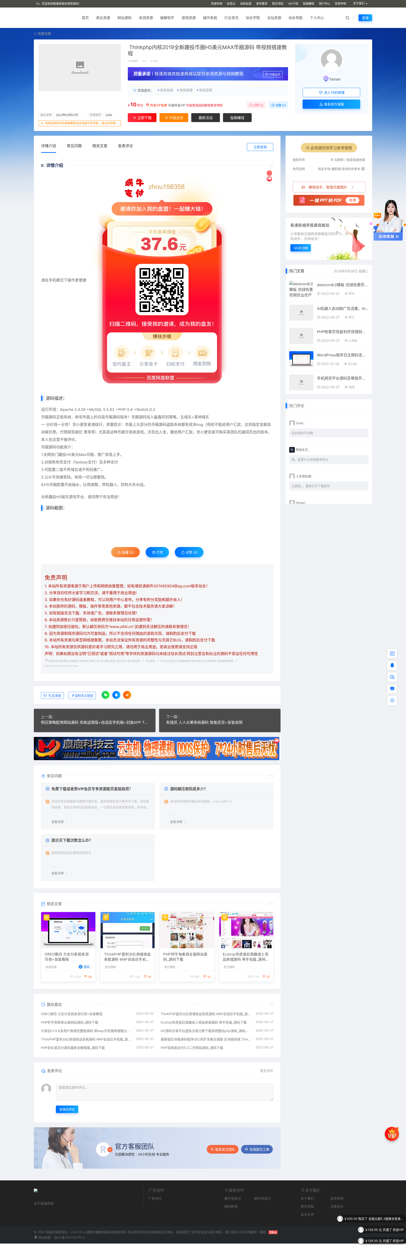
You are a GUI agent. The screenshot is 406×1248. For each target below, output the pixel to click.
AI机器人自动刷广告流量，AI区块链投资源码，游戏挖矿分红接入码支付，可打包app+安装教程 (342, 308)
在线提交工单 (259, 1149)
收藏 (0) (280, 105)
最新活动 (206, 118)
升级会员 (275, 74)
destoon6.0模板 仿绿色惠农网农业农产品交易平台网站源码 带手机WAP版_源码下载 (342, 284)
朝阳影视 (231, 1206)
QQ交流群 (301, 248)
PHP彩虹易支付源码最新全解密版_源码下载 (73, 1048)
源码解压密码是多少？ (189, 788)
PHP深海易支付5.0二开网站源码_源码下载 (192, 1048)
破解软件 (167, 17)
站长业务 (307, 1214)
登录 (365, 18)
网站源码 (124, 17)
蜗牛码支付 (262, 1198)
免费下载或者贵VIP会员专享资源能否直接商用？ (92, 788)
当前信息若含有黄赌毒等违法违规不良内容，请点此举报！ (81, 123)
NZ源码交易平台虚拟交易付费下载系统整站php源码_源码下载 (206, 1031)
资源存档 (216, 3)
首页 (85, 17)
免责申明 (340, 3)
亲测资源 (146, 17)
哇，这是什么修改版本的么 (310, 459)
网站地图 (44, 1237)
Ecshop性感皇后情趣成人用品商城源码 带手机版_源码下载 (246, 957)
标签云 (231, 3)
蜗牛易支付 (232, 1198)
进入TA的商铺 (333, 92)
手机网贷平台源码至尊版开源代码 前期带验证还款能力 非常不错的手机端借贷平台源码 (342, 378)
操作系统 (210, 17)
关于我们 (307, 1198)
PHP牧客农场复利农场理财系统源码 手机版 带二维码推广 (342, 331)
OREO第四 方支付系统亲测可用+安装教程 (67, 957)
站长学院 (253, 17)
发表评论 (125, 145)
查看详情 (57, 822)
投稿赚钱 (308, 3)
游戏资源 (189, 17)
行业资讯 (231, 17)
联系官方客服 (333, 104)
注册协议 (337, 1206)
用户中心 (324, 3)
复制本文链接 (84, 695)
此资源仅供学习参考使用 (331, 148)
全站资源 (274, 17)
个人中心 (317, 17)
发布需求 (261, 3)
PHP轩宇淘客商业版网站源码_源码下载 (185, 957)
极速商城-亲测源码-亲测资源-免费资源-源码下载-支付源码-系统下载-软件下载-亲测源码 (94, 661)
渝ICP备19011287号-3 (69, 1237)
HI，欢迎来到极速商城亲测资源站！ (58, 3)
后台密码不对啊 (302, 433)
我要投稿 (44, 33)
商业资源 (103, 17)
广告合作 (154, 1198)
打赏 (159, 552)
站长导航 (296, 17)
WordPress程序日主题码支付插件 (342, 355)
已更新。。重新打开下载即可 (311, 486)
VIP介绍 (293, 3)
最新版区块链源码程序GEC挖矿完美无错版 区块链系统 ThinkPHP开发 (206, 1039)
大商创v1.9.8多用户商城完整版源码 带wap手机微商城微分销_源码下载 (86, 1031)
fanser (335, 79)
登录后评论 (67, 1109)
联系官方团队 (225, 1149)
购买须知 (277, 3)
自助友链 (245, 3)
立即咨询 (260, 147)
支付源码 (134, 61)
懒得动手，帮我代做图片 (328, 187)
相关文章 (99, 145)
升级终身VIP (176, 105)
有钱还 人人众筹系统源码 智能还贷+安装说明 (204, 722)
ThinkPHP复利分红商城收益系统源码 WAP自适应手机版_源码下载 (127, 957)
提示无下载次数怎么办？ (72, 840)
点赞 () (258, 105)
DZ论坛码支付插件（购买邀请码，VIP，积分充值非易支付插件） (386, 1241)
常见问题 (74, 145)
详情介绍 (48, 145)
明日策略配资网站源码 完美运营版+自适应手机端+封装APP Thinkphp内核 (94, 722)
